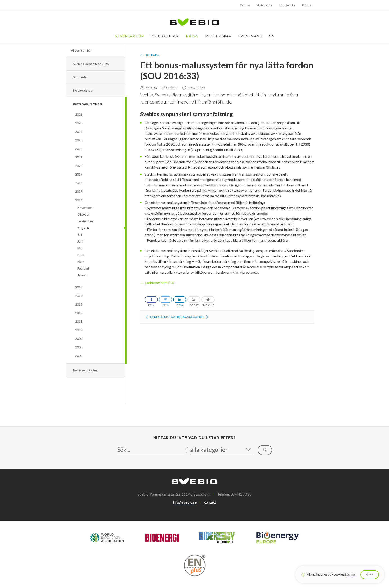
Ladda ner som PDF (160, 282)
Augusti (83, 228)
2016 (78, 200)
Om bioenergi (165, 36)
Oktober (83, 214)
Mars (80, 262)
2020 (78, 166)
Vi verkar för (129, 36)
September (85, 221)
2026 (78, 114)
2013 (78, 304)
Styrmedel (80, 77)
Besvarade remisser (87, 104)
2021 (78, 157)
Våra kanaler (287, 5)
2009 (78, 338)
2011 (78, 321)
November (84, 208)
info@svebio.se (185, 502)
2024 (78, 131)
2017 (78, 191)
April (80, 255)
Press (192, 36)
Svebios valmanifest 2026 (91, 64)
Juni (80, 241)
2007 (78, 356)
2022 (78, 149)
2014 (78, 296)
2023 (78, 140)
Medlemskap (218, 36)
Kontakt (307, 5)
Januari (82, 275)
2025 (78, 123)
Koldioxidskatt (83, 90)
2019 (78, 174)
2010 (78, 330)
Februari (83, 268)
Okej (369, 574)
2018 (78, 183)
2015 (78, 287)
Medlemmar (264, 5)
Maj (79, 248)
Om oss (245, 5)
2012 (78, 313)
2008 (78, 347)
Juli (79, 235)
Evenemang (250, 36)
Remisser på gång (85, 370)
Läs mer (350, 574)
